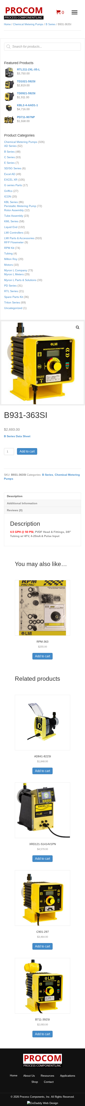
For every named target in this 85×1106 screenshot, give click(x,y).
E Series (9, 162)
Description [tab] (15, 496)
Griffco (8, 191)
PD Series (10, 285)
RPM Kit (9, 247)
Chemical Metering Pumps (28, 24)
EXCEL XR (10, 179)
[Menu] (74, 12)
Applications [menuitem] (67, 1075)
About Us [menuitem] (29, 1075)
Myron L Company (15, 270)
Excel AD (9, 174)
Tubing (8, 253)
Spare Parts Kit (13, 296)
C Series (9, 157)
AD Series (10, 145)
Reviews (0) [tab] (15, 510)
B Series (51, 24)
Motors (8, 264)
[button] (77, 327)
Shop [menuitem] (34, 1081)
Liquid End (10, 227)
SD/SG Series (12, 168)
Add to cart (27, 451)
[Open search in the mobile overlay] (42, 47)
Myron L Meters (14, 274)
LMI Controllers (13, 232)
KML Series (11, 221)
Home (7, 24)
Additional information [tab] (22, 503)
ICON (7, 196)
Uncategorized (13, 308)
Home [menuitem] (13, 1075)
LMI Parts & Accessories (19, 238)
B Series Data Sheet (17, 436)
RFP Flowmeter (14, 242)
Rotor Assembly (14, 210)
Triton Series (12, 302)
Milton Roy (10, 259)
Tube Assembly (13, 215)
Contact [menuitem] (49, 1081)
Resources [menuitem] (47, 1075)
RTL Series (11, 291)
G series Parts (13, 185)
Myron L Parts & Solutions (20, 280)
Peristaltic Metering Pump (20, 206)
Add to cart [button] (42, 656)
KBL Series (11, 202)
